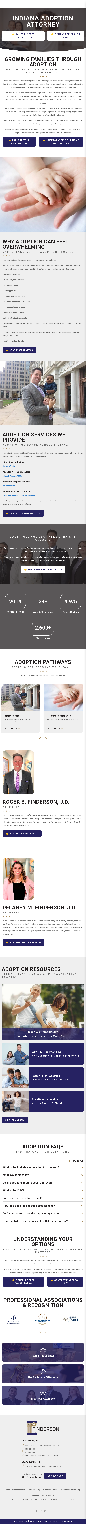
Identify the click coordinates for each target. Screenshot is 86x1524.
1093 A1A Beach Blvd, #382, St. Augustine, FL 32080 (44, 1466)
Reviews (54, 1499)
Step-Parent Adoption (10, 495)
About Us (15, 1499)
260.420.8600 (30, 1449)
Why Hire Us (27, 1499)
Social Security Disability (70, 1490)
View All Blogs (14, 1120)
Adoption (35, 1496)
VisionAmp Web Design (41, 1521)
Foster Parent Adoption (28, 495)
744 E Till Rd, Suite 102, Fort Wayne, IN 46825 (42, 1445)
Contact (71, 1499)
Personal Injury (34, 1490)
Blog (62, 1499)
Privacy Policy (54, 1521)
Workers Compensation (15, 1490)
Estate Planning (48, 1496)
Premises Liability (50, 1490)
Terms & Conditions (66, 1521)
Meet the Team (41, 1499)
